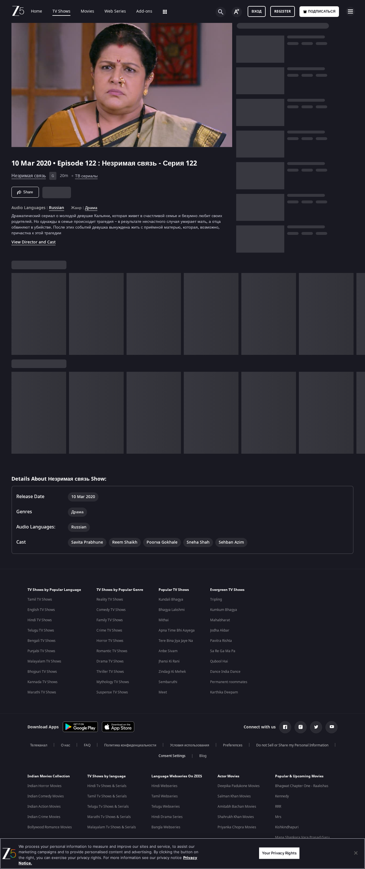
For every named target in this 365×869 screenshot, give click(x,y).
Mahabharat (220, 620)
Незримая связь (28, 175)
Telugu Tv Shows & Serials (108, 806)
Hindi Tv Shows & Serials (107, 786)
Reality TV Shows (109, 599)
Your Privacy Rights (279, 853)
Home (36, 11)
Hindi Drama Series (167, 816)
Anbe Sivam (168, 651)
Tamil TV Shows (39, 599)
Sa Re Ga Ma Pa (222, 651)
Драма (91, 208)
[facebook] (285, 727)
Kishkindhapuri (287, 827)
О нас (65, 745)
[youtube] (331, 727)
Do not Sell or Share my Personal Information (292, 745)
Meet (163, 692)
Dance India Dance (225, 671)
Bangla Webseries (165, 827)
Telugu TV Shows (40, 630)
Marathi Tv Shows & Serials (109, 816)
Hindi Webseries (164, 786)
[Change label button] (237, 12)
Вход (257, 11)
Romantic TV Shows (111, 651)
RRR (278, 806)
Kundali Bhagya (171, 599)
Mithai (164, 620)
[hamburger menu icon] (350, 11)
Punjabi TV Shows (41, 651)
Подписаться (322, 11)
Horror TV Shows (109, 640)
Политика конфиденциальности (130, 745)
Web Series (115, 11)
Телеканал (38, 745)
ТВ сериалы (86, 176)
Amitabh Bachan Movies (237, 806)
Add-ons (144, 11)
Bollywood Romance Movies (49, 827)
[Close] (356, 853)
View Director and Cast (33, 242)
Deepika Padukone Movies (239, 786)
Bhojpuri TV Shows (42, 671)
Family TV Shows (109, 620)
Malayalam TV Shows (44, 661)
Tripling (216, 599)
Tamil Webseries (164, 796)
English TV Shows (41, 609)
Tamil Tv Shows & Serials (107, 796)
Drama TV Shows (110, 661)
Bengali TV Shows (41, 640)
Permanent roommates (228, 682)
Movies (87, 11)
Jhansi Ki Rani (169, 661)
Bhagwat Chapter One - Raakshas (301, 786)
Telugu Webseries (165, 806)
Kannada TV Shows (42, 682)
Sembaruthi (168, 682)
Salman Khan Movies (234, 796)
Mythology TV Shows (112, 682)
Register (282, 11)
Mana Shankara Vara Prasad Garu (302, 837)
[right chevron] (359, 314)
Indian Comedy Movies (45, 796)
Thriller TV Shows (110, 671)
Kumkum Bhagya (223, 609)
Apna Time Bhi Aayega (177, 630)
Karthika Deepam (224, 692)
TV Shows (61, 11)
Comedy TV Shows (111, 609)
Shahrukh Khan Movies (236, 816)
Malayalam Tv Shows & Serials (111, 827)
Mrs (278, 816)
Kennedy (282, 796)
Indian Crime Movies (43, 816)
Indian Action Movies (44, 806)
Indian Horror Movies (44, 786)
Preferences (232, 745)
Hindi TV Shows (39, 620)
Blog (202, 755)
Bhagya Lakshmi (172, 609)
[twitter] (316, 727)
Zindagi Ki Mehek (172, 671)
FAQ (87, 745)
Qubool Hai (219, 661)
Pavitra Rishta (221, 640)
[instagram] (301, 727)
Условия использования (189, 745)
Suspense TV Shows (112, 692)
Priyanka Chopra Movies (237, 827)
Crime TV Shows (109, 630)
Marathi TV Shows (41, 692)
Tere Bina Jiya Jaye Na (176, 640)
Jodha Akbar (219, 630)
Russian (56, 208)
